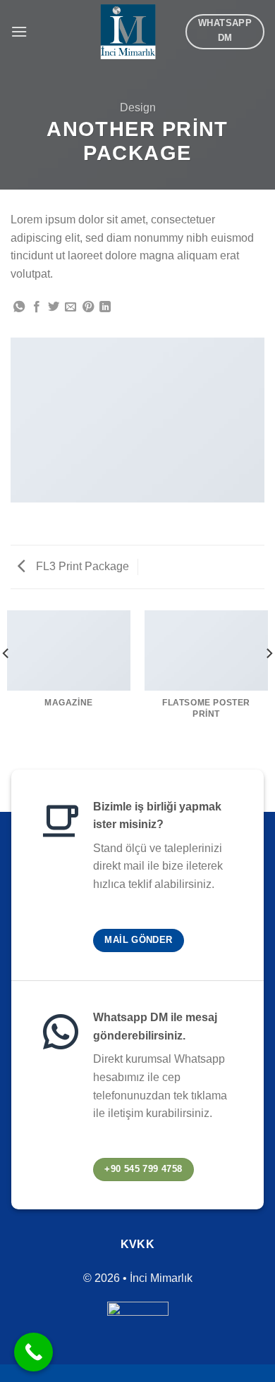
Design (138, 107)
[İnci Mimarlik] (128, 31)
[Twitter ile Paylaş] (53, 307)
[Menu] (19, 31)
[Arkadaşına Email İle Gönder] (70, 307)
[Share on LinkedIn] (105, 307)
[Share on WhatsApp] (19, 307)
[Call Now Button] (33, 1352)
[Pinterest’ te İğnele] (88, 307)
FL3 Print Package (81, 566)
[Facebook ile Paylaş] (36, 307)
